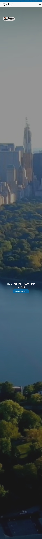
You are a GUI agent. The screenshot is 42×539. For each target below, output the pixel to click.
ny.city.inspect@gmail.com (36, 0)
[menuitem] (39, 4)
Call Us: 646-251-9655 (25, 0)
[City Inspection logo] (8, 4)
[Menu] (39, 4)
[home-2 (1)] (9, 19)
